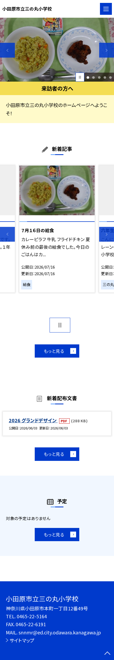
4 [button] (104, 77)
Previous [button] (7, 50)
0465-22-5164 (32, 616)
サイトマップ (22, 640)
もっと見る (54, 351)
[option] (57, 50)
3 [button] (99, 77)
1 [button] (88, 77)
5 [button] (110, 77)
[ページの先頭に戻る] (107, 653)
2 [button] (93, 77)
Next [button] (106, 50)
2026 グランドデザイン (33, 420)
